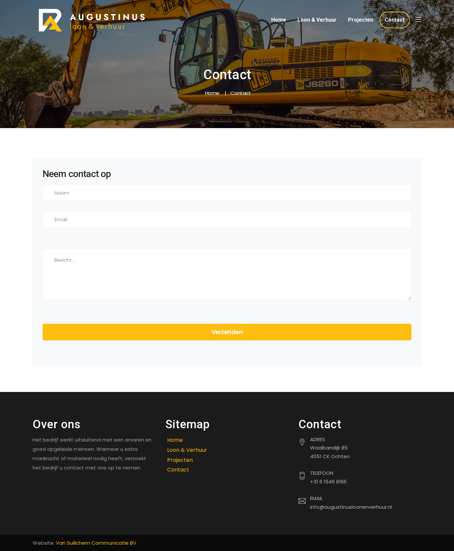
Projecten (360, 20)
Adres (317, 439)
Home (278, 20)
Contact (394, 20)
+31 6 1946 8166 (328, 481)
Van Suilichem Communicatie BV (96, 542)
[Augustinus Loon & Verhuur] (92, 20)
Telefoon (321, 472)
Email (316, 498)
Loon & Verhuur (317, 20)
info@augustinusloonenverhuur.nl (351, 506)
